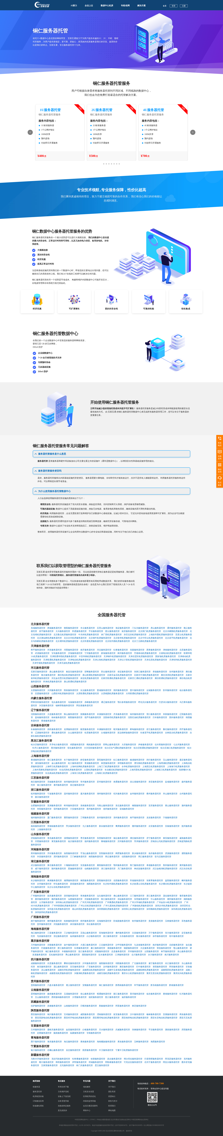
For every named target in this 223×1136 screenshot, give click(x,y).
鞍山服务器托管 (71, 714)
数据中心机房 (107, 5)
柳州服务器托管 (54, 921)
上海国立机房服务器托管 (153, 766)
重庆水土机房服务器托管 (133, 973)
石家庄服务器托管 (39, 672)
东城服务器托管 (38, 628)
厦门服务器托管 (54, 817)
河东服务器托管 (54, 650)
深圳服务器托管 (71, 896)
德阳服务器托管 (106, 963)
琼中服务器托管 (176, 936)
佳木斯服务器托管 (163, 744)
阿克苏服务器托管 (173, 1059)
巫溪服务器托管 (39, 955)
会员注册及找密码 (90, 1106)
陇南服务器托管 (61, 1033)
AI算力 (74, 5)
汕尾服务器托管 (75, 899)
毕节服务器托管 (141, 985)
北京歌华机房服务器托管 (124, 638)
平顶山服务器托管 (88, 853)
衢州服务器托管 (153, 794)
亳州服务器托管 (94, 809)
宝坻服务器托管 (58, 653)
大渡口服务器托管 (88, 945)
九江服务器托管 (89, 826)
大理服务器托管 (79, 997)
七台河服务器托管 (181, 744)
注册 (184, 6)
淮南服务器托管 (87, 805)
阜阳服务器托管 (44, 809)
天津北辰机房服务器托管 (155, 660)
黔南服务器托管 (176, 985)
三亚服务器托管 (54, 933)
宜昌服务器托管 (87, 865)
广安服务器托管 (94, 967)
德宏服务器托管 (96, 997)
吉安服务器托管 (156, 826)
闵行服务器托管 (153, 760)
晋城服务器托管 (104, 690)
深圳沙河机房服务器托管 (166, 906)
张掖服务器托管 (139, 1029)
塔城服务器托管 (96, 1062)
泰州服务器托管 (61, 785)
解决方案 (141, 5)
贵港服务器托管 (156, 921)
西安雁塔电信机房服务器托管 (106, 1018)
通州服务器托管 (174, 628)
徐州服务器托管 (71, 782)
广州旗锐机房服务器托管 (141, 906)
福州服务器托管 (38, 817)
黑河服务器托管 (58, 748)
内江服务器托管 (172, 963)
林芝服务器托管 (139, 1006)
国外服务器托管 (176, 717)
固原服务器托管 (89, 1050)
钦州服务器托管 (139, 921)
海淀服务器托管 (123, 628)
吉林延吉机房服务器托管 (176, 733)
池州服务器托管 (110, 809)
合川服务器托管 (139, 955)
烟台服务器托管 (120, 838)
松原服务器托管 (92, 733)
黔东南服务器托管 (159, 985)
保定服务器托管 (125, 672)
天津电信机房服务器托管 (79, 660)
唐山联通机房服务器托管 (93, 675)
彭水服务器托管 (105, 955)
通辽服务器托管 (108, 702)
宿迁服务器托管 (77, 785)
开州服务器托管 (135, 951)
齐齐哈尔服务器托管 (58, 744)
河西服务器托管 (71, 650)
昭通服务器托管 (104, 994)
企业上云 (89, 5)
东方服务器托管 (172, 933)
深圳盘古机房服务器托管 (58, 909)
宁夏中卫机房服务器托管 (127, 1050)
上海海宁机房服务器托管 (178, 766)
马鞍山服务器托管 (105, 805)
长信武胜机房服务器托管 (70, 770)
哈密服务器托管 (98, 1059)
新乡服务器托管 (139, 853)
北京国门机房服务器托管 (149, 631)
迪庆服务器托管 (129, 997)
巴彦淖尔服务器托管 (168, 702)
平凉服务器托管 (156, 1029)
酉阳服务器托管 (89, 955)
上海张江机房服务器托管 (81, 773)
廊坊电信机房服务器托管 (69, 675)
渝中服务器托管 (71, 945)
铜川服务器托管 (54, 1014)
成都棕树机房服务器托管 (147, 970)
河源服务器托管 (92, 899)
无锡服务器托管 (54, 782)
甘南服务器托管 (94, 1033)
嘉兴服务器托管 (87, 794)
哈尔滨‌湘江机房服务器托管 (172, 748)
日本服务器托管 (160, 717)
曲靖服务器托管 (54, 994)
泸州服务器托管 (89, 963)
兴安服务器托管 (46, 705)
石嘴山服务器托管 (55, 1050)
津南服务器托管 (170, 650)
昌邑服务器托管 (54, 729)
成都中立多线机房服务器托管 (120, 970)
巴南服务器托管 (48, 948)
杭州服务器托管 (38, 794)
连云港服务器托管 (138, 782)
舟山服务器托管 (170, 794)
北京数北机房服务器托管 (65, 634)
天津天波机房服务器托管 (68, 663)
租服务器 (36, 1087)
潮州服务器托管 (174, 899)
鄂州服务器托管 (120, 865)
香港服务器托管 (48, 721)
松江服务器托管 (75, 763)
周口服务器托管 (145, 856)
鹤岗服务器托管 (94, 744)
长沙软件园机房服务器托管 (115, 884)
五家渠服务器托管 (49, 1065)
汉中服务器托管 (137, 1014)
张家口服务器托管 (142, 672)
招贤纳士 (112, 1096)
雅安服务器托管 (127, 967)
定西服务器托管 (44, 1033)
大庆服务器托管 (129, 744)
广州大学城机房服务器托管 (142, 902)
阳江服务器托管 (108, 899)
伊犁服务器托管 (79, 1062)
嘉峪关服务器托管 (55, 1029)
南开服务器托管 (87, 650)
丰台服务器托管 (87, 628)
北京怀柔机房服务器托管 (91, 641)
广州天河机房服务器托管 (91, 902)
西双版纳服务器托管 (60, 997)
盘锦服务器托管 (42, 717)
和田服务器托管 (63, 1062)
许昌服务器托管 (44, 856)
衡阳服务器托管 (87, 880)
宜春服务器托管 (172, 826)
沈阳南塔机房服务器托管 (114, 717)
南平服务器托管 (137, 817)
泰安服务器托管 (170, 838)
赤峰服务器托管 (92, 702)
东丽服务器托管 (137, 650)
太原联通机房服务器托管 (87, 693)
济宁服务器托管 (153, 838)
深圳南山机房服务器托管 (67, 902)
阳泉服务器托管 (71, 690)
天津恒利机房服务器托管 (180, 660)
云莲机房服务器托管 (93, 770)
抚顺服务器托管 (87, 714)
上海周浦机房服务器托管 (168, 763)
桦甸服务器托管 (137, 729)
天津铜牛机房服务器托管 (115, 656)
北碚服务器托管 (176, 945)
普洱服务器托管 (137, 994)
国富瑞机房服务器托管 (165, 656)
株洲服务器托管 (54, 880)
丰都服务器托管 (69, 951)
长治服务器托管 (87, 690)
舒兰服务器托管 (153, 729)
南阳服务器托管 (96, 856)
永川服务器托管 (155, 955)
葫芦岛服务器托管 (93, 717)
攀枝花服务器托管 (72, 963)
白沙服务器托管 (94, 936)
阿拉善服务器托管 (84, 705)
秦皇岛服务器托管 (74, 672)
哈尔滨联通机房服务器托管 (146, 748)
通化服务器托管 (58, 733)
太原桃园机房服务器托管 (112, 693)
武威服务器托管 (123, 1029)
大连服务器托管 (54, 714)
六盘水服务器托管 (55, 985)
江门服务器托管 (137, 896)
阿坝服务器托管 (176, 967)
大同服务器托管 (54, 690)
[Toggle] (35, 454)
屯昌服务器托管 (44, 936)
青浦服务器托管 (92, 763)
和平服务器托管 (38, 650)
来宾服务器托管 (77, 924)
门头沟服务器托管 (140, 628)
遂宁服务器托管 (156, 963)
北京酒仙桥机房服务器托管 (49, 638)
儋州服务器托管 (123, 933)
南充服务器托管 (44, 967)
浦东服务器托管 (42, 763)
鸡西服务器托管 (77, 744)
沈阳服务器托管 (38, 714)
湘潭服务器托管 (71, 880)
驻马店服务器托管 (163, 856)
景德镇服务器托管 (55, 826)
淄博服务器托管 (71, 838)
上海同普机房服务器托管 (140, 770)
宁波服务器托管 (54, 794)
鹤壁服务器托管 (123, 853)
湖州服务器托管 (104, 794)
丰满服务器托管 (104, 729)
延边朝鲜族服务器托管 (128, 733)
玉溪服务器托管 (71, 994)
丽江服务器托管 (120, 994)
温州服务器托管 (71, 794)
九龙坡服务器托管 (142, 945)
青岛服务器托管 (54, 838)
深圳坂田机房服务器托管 (46, 912)
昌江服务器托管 (110, 936)
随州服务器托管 (58, 868)
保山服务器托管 (87, 994)
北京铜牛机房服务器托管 (100, 638)
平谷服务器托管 (96, 631)
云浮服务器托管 (46, 902)
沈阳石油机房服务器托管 (139, 717)
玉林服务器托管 (172, 921)
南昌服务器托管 (38, 826)
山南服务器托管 (71, 1006)
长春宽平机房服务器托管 (151, 733)
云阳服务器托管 (151, 951)
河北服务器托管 (104, 650)
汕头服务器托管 (104, 896)
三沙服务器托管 (71, 933)
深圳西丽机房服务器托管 (108, 909)
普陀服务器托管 (104, 760)
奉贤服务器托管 (108, 763)
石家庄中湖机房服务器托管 (146, 675)
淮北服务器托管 (123, 805)
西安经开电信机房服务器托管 (77, 1018)
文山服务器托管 (42, 997)
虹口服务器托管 (120, 760)
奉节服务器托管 (168, 951)
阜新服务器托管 (170, 714)
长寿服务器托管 (81, 948)
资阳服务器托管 (160, 967)
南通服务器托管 (120, 782)
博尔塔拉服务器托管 (133, 1059)
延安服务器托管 (120, 1014)
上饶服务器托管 (44, 829)
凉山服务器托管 (48, 970)
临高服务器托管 (77, 936)
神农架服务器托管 (142, 868)
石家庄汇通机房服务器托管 (140, 678)
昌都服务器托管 (54, 1006)
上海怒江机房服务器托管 (165, 770)
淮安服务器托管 (156, 782)
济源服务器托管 (172, 853)
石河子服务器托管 (152, 1062)
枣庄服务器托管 (87, 838)
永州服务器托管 (44, 884)
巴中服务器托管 (143, 967)
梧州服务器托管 (87, 921)
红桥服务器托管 (120, 650)
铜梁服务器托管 (131, 948)
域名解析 (86, 1087)
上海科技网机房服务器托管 (82, 766)
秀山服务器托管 (72, 955)
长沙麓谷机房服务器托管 (170, 884)
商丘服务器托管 (112, 856)
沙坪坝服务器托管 (124, 945)
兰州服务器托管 (38, 1029)
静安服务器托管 (87, 760)
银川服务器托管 (38, 1050)
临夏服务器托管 (77, 1033)
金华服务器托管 (137, 794)
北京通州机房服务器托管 (67, 641)
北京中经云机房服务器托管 (150, 638)
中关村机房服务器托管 (88, 634)
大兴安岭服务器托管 (93, 748)
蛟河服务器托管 (120, 729)
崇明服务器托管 (125, 763)
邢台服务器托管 (108, 672)
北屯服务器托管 (67, 1065)
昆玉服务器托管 (102, 1065)
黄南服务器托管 (87, 1042)
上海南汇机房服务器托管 (106, 773)
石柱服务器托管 (56, 955)
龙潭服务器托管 (71, 729)
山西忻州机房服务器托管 (62, 693)
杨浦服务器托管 (137, 760)
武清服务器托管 (42, 653)
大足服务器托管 (147, 948)
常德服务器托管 (137, 880)
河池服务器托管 (61, 924)
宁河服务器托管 (92, 653)
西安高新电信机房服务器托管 (48, 1018)
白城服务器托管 (108, 733)
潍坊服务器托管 (137, 838)
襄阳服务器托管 (104, 865)
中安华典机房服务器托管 (90, 656)
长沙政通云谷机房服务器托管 (143, 884)
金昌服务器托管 (73, 1029)
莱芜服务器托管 (58, 841)
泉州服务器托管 (104, 817)
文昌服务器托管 (139, 933)
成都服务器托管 (38, 963)
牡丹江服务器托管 (40, 748)
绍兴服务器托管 (120, 794)
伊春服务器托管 (145, 744)
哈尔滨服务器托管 (39, 744)
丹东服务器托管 (120, 714)
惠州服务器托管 (42, 899)
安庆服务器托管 (156, 805)
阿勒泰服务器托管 (113, 1062)
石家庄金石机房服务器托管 (119, 675)
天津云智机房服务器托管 (104, 660)
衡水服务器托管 (48, 675)
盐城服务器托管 (172, 782)
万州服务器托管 (38, 945)
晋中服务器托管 (137, 690)
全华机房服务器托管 (131, 766)
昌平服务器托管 (46, 631)
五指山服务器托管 (88, 933)
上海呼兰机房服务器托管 (56, 766)
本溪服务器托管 (104, 714)
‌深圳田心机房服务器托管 (133, 909)
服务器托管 (37, 1092)
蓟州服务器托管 (125, 653)
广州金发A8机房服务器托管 (169, 902)
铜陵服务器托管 (139, 805)
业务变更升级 (63, 1101)
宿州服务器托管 (61, 809)
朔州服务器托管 (120, 690)
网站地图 (112, 1110)
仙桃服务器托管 (92, 868)
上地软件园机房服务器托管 (161, 634)
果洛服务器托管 (125, 1042)
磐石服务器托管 (170, 729)
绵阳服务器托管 (123, 963)
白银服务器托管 (89, 1029)
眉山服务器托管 (61, 967)
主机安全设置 (88, 1092)
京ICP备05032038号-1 (136, 1125)
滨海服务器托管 (75, 653)
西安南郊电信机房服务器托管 (135, 1018)
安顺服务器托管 (89, 985)
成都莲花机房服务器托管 (60, 973)
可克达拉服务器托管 (133, 1062)
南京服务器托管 (38, 782)
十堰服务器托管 (71, 865)
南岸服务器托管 (160, 945)
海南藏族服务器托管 (106, 1042)
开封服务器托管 (54, 853)
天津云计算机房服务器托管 (130, 660)
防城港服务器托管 (121, 921)
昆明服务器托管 (38, 994)
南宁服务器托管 (38, 921)
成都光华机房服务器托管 (69, 970)
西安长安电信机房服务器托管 (164, 1018)
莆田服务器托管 (71, 817)
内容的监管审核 (89, 1101)
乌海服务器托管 (75, 702)
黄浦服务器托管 (38, 760)
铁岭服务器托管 (58, 717)
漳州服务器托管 (120, 817)
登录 (173, 6)
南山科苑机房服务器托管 (83, 909)
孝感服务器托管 (153, 865)
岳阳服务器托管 (120, 880)
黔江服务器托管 (65, 948)
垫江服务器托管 (85, 951)
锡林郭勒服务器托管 (65, 705)
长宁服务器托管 (71, 760)
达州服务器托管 (110, 967)
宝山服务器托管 (170, 760)
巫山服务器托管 (184, 951)
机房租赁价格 (38, 1096)
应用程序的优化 (89, 1096)
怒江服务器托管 (112, 997)
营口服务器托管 (153, 714)
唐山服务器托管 (56, 672)
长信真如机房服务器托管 (56, 773)
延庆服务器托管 (129, 631)
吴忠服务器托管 (73, 1050)
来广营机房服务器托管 (111, 634)
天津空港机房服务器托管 (43, 663)
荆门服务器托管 (137, 865)
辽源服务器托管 (42, 733)
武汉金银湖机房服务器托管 (165, 868)
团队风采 (112, 1092)
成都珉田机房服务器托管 (172, 970)
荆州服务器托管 (170, 865)
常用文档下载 (63, 1087)
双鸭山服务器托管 (111, 744)
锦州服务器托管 (137, 714)
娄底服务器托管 (77, 884)
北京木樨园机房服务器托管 (175, 631)
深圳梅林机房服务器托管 (157, 909)
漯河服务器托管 (61, 856)
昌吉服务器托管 (114, 1059)
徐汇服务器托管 (54, 760)
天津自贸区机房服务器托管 (140, 656)
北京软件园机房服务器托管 (117, 641)
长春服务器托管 (38, 729)
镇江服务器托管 (44, 785)
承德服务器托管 (160, 672)
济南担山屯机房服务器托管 (163, 841)
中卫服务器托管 (106, 1050)
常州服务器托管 (87, 782)
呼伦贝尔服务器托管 (147, 702)
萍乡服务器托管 (73, 826)
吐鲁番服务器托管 (80, 1059)
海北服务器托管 (71, 1042)
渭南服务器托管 (104, 1014)
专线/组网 (125, 5)
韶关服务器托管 (54, 896)
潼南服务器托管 (114, 948)
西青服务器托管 (153, 650)
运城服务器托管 (153, 690)
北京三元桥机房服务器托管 (144, 641)
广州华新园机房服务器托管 (64, 906)
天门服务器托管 (125, 868)
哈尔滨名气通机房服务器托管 (118, 748)
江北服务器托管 (106, 945)
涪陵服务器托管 (54, 945)
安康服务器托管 (170, 1014)
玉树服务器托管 (141, 1042)
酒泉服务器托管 (172, 1029)
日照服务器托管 (42, 841)
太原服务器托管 (38, 690)
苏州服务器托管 (104, 782)
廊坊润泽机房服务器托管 (172, 675)
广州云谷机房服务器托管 (90, 906)
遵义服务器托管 (73, 985)
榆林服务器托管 (153, 1014)
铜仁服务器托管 (106, 985)
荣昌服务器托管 (164, 948)
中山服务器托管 (158, 899)
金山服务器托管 (58, 763)
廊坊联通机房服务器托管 (166, 678)
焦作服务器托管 (156, 853)
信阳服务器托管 (129, 856)
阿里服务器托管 (123, 1006)
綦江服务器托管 (98, 948)
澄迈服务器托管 (61, 936)
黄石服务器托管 (54, 865)
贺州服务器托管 (44, 924)
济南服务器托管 (38, 838)
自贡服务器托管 (54, 963)
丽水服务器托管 (42, 797)
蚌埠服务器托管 (71, 805)
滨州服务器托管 (125, 841)
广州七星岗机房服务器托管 (115, 906)
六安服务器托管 (77, 809)
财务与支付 (112, 1101)
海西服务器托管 (158, 1042)
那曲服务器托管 (106, 1006)
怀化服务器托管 (61, 884)
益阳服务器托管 (172, 880)
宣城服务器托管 (127, 809)
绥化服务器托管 (74, 748)
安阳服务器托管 (106, 853)
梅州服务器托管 (58, 899)
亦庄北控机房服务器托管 (135, 634)
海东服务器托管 (54, 1042)
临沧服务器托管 (153, 994)
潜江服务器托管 (108, 868)
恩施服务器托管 (75, 868)
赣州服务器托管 (139, 826)
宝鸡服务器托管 (71, 1014)
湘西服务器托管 (94, 884)
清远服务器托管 (125, 899)
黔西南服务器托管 (124, 985)
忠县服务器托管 (118, 951)
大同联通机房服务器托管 (137, 693)
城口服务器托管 (52, 951)
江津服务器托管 (122, 955)
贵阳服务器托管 (38, 985)
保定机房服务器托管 (89, 678)
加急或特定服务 (64, 1106)
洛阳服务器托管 (71, 853)
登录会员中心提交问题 (160, 1089)
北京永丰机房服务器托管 (75, 638)
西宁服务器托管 (38, 1042)
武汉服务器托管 (38, 865)
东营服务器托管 (104, 838)
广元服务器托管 (139, 963)
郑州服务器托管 (38, 853)
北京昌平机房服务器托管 (176, 638)
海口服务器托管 (38, 933)
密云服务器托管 (112, 631)
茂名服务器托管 (170, 896)
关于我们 (112, 1087)
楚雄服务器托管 (170, 994)
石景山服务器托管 (105, 628)
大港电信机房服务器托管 (170, 653)
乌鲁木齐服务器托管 (40, 1059)
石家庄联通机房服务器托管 (113, 678)
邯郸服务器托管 (92, 672)
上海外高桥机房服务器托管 (44, 770)
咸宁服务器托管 (42, 868)
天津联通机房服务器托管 (54, 660)
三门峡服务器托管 (78, 856)
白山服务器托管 (75, 733)
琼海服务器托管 (106, 933)
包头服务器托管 (58, 702)
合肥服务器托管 (38, 805)
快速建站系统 (38, 1106)
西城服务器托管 (54, 628)
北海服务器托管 (104, 921)
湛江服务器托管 (153, 896)
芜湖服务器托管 (54, 805)
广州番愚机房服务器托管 (116, 902)
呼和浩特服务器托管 (40, 702)
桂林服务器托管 (71, 921)
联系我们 (112, 1106)
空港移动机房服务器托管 (145, 653)
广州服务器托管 (38, 896)
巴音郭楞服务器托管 (153, 1059)
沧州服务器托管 (176, 672)
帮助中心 (86, 1110)
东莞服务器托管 (141, 899)
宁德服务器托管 (170, 817)
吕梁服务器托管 (42, 693)
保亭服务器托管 (160, 936)
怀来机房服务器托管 (52, 681)
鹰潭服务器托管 (123, 826)
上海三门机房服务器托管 (108, 766)
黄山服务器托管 (172, 805)
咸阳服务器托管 (87, 1014)
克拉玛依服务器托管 (60, 1059)
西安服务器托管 (38, 1014)
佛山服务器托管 (120, 896)
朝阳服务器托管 (71, 628)
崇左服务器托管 (94, 924)
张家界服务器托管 (154, 880)
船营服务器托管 (87, 729)
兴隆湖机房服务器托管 (84, 973)
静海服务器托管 (108, 653)
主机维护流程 (63, 1092)
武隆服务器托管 (102, 951)
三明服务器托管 (87, 817)
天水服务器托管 (106, 1029)
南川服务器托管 (172, 955)
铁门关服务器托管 (84, 1065)
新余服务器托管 (106, 826)
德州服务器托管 (92, 841)
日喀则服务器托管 (88, 1006)
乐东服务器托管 (127, 936)
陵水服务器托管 (143, 936)
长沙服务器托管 (38, 880)
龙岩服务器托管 (153, 817)
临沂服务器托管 (75, 841)
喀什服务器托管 (46, 1062)
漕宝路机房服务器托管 (144, 763)
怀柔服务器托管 (79, 631)
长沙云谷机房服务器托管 (58, 887)
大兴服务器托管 (63, 631)
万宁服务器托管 (156, 933)
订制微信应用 (38, 1101)
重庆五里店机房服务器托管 (158, 973)
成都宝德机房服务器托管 (108, 973)
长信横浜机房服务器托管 (116, 770)
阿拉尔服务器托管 (171, 1062)
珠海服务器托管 (87, 896)
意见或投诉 (62, 1110)
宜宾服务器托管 (77, 967)
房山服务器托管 (158, 628)
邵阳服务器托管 (104, 880)
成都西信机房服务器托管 (93, 970)
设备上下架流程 (64, 1096)
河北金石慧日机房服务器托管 (64, 678)
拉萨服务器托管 (38, 1006)
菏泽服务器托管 (141, 841)
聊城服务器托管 (108, 841)
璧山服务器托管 (180, 948)
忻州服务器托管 (170, 690)
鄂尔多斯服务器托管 (127, 702)
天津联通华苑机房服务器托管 (63, 656)
